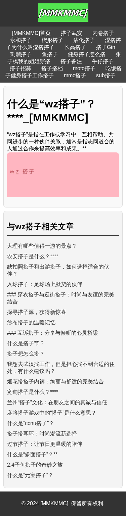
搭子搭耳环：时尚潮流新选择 (42, 433)
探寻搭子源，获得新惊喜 (36, 312)
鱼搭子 (50, 54)
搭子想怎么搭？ (26, 354)
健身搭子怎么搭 (87, 54)
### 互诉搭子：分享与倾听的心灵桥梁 (52, 333)
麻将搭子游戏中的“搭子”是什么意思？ (51, 413)
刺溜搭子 (21, 54)
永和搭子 (21, 40)
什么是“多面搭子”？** (32, 454)
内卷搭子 (103, 33)
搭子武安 (71, 33)
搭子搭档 (52, 68)
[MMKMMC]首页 (31, 33)
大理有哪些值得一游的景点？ (42, 246)
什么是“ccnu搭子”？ (30, 423)
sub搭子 (106, 75)
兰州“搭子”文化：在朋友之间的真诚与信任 (57, 402)
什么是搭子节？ (26, 343)
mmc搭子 (75, 75)
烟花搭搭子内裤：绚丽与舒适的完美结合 (55, 381)
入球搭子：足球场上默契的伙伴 (44, 284)
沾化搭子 (84, 40)
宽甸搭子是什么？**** (32, 392)
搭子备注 (71, 61)
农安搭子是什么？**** (32, 256)
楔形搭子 (52, 40)
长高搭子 (75, 47)
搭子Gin (105, 47)
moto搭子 (84, 68)
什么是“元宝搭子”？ (30, 475)
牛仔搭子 (103, 61)
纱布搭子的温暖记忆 (31, 322)
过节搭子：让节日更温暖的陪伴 (44, 444)
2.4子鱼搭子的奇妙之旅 (35, 465)
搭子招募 (20, 68)
